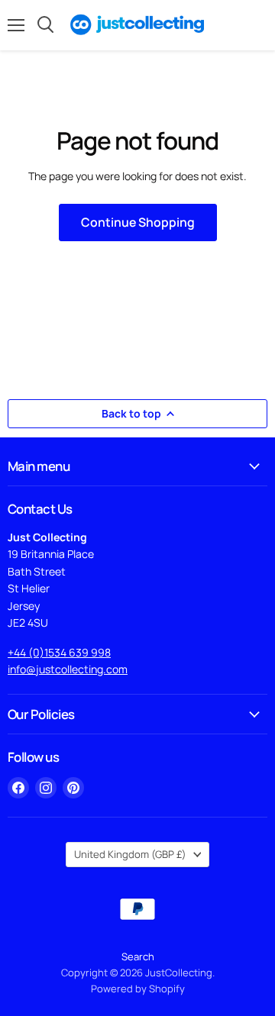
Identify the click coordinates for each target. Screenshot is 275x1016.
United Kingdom (130, 854)
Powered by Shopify (138, 988)
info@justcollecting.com (68, 669)
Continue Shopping (138, 222)
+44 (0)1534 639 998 (59, 652)
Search (137, 956)
